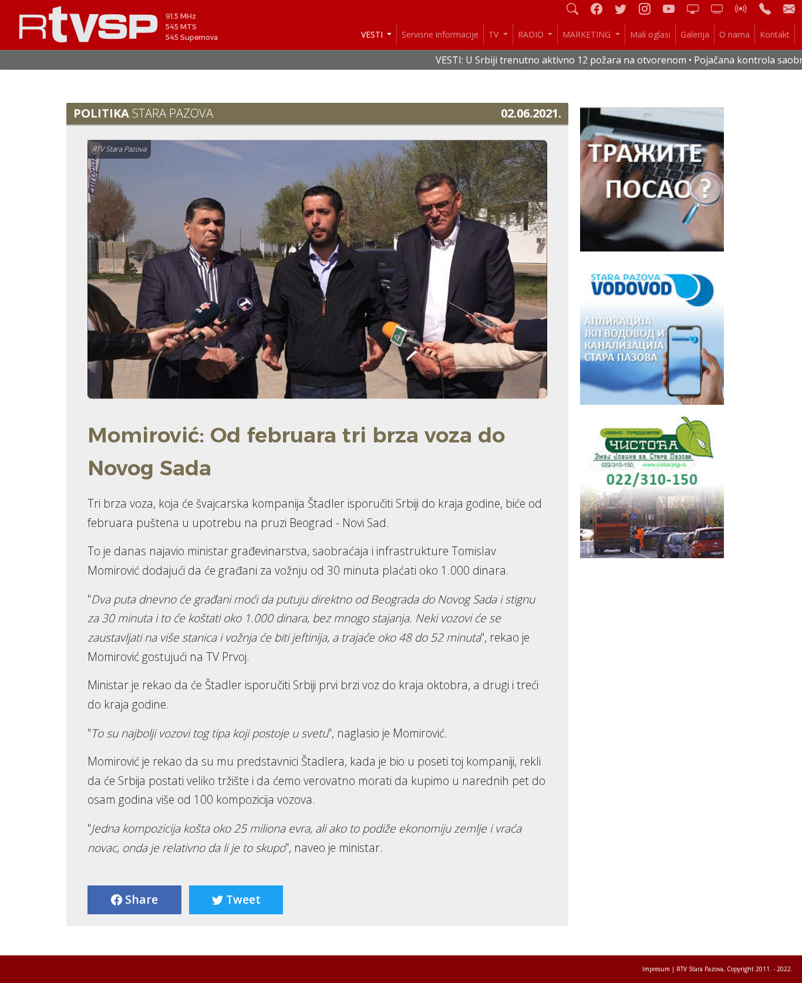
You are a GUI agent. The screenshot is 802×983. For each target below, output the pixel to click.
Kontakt (775, 34)
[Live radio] (745, 8)
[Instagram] (649, 8)
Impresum (656, 969)
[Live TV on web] (721, 8)
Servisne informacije (440, 34)
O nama (734, 34)
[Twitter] (625, 8)
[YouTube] (673, 8)
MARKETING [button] (587, 34)
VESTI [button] (373, 34)
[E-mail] (789, 8)
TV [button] (494, 34)
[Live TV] (697, 8)
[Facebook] (601, 8)
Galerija (694, 34)
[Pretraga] (577, 8)
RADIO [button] (532, 34)
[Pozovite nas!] (769, 8)
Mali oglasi (650, 34)
